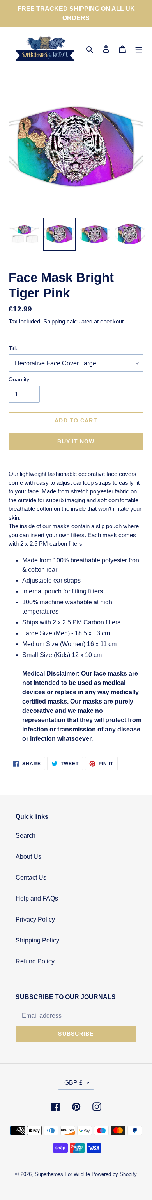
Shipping (54, 321)
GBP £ (73, 1082)
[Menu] (139, 48)
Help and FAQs (37, 898)
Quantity (19, 379)
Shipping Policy (37, 940)
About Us (28, 856)
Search (25, 835)
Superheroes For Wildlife (62, 1174)
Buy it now (75, 441)
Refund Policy (35, 961)
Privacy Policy (35, 919)
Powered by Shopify (114, 1174)
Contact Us (31, 877)
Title (14, 348)
